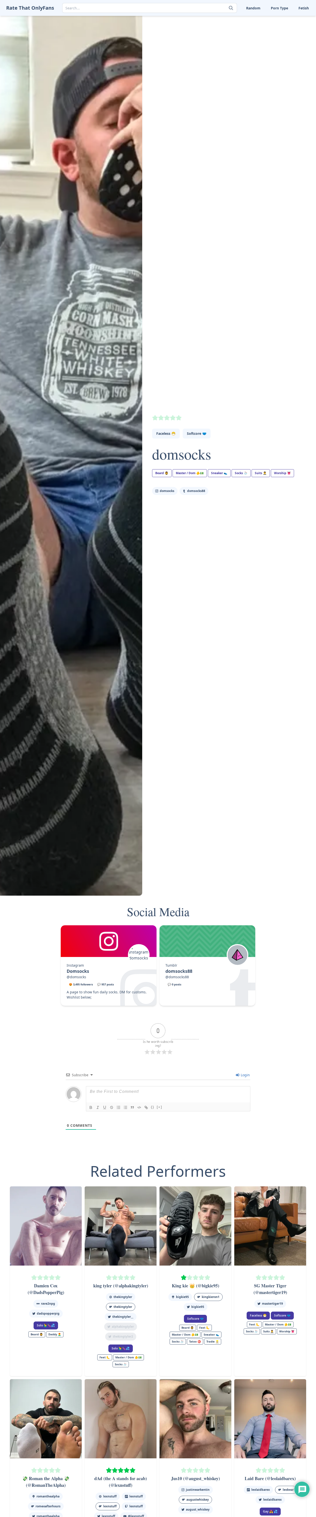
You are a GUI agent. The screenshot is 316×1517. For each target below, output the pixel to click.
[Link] (146, 1107)
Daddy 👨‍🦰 (54, 1334)
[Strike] (111, 1107)
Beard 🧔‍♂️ (161, 473)
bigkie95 (182, 1297)
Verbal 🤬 (260, 51)
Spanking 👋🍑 (294, 27)
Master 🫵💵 (232, 19)
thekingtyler (123, 1297)
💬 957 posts (105, 984)
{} (152, 1107)
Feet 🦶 (258, 19)
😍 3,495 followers (81, 984)
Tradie (287, 43)
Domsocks (78, 971)
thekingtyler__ (122, 1317)
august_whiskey (198, 1509)
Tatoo (286, 35)
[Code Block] (139, 1107)
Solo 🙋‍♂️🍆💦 (46, 1325)
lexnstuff (110, 1496)
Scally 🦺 (289, 19)
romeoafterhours (48, 1506)
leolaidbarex (272, 1499)
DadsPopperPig (48, 1313)
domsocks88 (196, 491)
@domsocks (76, 977)
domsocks (181, 454)
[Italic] (97, 1107)
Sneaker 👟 (231, 27)
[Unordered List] (125, 1107)
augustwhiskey (197, 1499)
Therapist (229, 43)
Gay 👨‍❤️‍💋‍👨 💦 (270, 1511)
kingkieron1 (210, 1297)
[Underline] (104, 1107)
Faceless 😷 (166, 433)
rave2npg (48, 1303)
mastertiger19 (272, 1303)
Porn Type (279, 8)
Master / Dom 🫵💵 (190, 473)
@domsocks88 (177, 977)
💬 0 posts (174, 984)
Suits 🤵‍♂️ (259, 35)
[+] (159, 1107)
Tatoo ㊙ (195, 1341)
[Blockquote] (132, 1107)
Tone (256, 43)
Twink (227, 51)
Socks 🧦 (259, 27)
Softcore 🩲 (196, 433)
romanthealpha (48, 1496)
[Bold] (90, 1107)
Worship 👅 (291, 51)
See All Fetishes (234, 58)
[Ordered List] (118, 1107)
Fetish (303, 8)
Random (253, 8)
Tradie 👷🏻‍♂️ (212, 1341)
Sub (225, 35)
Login (245, 1075)
